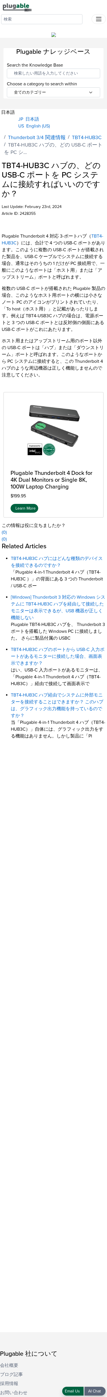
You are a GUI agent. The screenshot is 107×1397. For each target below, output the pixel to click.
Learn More (25, 508)
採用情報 (9, 1383)
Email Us (73, 1391)
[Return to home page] (17, 7)
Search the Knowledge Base (35, 65)
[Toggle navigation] (99, 19)
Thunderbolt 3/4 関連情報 (37, 138)
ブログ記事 (11, 1374)
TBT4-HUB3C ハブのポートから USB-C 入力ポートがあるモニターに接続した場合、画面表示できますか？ (57, 656)
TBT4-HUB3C (87, 138)
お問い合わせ (13, 1393)
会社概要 (9, 1365)
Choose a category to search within (42, 84)
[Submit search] (87, 18)
